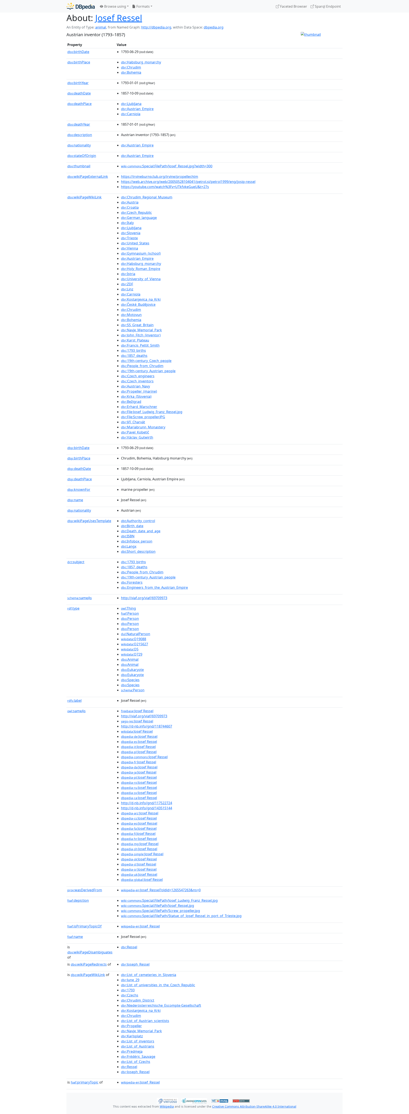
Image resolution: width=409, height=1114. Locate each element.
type (73, 608)
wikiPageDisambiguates (89, 952)
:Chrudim (131, 67)
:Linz (127, 289)
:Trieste (129, 238)
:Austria (129, 202)
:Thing (128, 608)
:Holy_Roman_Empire (140, 268)
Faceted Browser (293, 6)
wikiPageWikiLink (84, 197)
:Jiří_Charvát (133, 422)
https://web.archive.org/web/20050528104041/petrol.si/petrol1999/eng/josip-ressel (188, 181)
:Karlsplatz (132, 1036)
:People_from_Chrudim (142, 365)
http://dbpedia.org (156, 27)
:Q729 (131, 654)
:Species (130, 680)
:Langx (128, 546)
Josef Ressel (118, 18)
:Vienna (129, 248)
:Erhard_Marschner (139, 406)
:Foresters (132, 582)
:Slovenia (130, 233)
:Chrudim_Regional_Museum (146, 197)
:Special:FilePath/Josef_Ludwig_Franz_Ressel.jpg (169, 900)
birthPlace (78, 62)
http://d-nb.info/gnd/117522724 (146, 803)
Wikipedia (167, 1106)
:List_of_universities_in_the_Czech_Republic (158, 985)
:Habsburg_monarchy (141, 62)
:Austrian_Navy (135, 386)
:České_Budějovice (138, 304)
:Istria (128, 273)
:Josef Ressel (137, 711)
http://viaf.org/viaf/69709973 (144, 598)
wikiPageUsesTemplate (89, 520)
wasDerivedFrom (84, 890)
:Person (130, 613)
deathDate (79, 93)
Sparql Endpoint (327, 6)
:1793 (128, 990)
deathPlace (79, 103)
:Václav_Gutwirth (137, 437)
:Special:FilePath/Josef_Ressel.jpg (157, 905)
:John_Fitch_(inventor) (141, 335)
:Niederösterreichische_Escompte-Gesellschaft (161, 1005)
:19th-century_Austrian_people (148, 371)
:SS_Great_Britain (137, 325)
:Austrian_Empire (137, 108)
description (79, 134)
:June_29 (130, 980)
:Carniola (130, 114)
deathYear (78, 124)
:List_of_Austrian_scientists (145, 1020)
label (74, 700)
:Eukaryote (132, 669)
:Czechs (129, 995)
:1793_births (133, 350)
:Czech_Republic (136, 212)
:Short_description (138, 551)
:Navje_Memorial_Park (141, 330)
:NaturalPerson (135, 634)
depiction (78, 900)
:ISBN (127, 536)
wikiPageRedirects (89, 964)
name (75, 500)
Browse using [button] (114, 6)
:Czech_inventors (137, 381)
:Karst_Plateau (135, 340)
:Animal (129, 659)
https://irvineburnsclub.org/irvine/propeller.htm (159, 176)
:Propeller (131, 1026)
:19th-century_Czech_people (146, 360)
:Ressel (129, 947)
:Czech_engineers (137, 376)
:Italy (127, 222)
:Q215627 (134, 644)
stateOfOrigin (81, 155)
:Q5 (129, 649)
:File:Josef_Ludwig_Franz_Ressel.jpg (151, 411)
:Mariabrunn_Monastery (143, 427)
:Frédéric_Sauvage (138, 1056)
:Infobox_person (136, 541)
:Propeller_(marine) (139, 391)
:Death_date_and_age (140, 531)
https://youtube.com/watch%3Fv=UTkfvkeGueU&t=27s (165, 186)
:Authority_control (138, 520)
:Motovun (131, 314)
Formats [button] (142, 6)
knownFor (78, 489)
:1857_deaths (134, 355)
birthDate (78, 51)
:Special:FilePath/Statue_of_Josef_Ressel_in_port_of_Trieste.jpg (181, 915)
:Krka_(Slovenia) (136, 396)
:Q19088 (133, 639)
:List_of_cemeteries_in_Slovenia (148, 974)
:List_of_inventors (137, 1041)
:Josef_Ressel (140, 926)
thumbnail (78, 166)
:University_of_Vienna (141, 279)
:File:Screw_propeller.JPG (143, 417)
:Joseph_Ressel (135, 964)
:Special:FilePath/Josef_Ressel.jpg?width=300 (166, 166)
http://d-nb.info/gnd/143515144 (146, 808)
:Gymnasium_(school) (141, 253)
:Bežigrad (131, 401)
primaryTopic (84, 1082)
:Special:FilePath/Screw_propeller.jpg (160, 910)
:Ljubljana (131, 103)
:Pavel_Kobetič (135, 432)
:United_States (135, 243)
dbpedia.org (213, 27)
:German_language (139, 217)
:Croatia (130, 207)
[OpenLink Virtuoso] (167, 1100)
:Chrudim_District (137, 1000)
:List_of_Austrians (137, 1046)
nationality (79, 145)
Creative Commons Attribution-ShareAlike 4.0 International (254, 1106)
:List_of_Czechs (135, 1061)
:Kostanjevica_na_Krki (141, 299)
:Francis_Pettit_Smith (140, 345)
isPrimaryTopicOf (84, 926)
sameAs (79, 598)
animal (100, 27)
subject (75, 562)
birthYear (78, 82)
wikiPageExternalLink (87, 176)
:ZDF (127, 284)
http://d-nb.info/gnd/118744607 (146, 726)
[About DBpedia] (80, 6)
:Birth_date (132, 526)
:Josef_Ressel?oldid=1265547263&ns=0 (161, 890)
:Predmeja (132, 1051)
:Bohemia (131, 72)
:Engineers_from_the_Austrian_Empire (154, 587)
